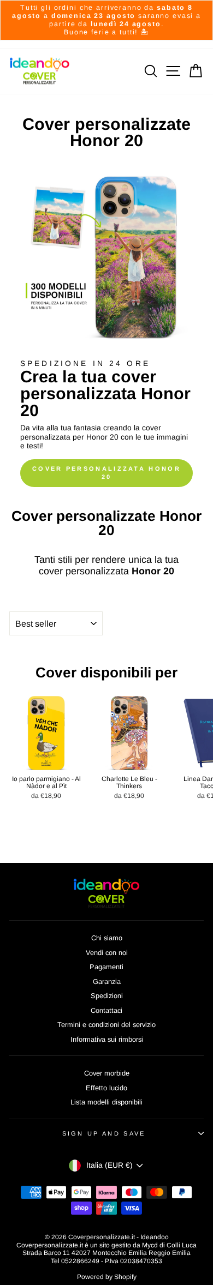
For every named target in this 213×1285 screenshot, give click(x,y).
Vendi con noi (107, 952)
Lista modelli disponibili (106, 1102)
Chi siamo (106, 938)
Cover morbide (106, 1073)
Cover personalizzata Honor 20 (106, 473)
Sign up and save (104, 1133)
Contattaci (106, 1010)
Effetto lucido (106, 1088)
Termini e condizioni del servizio (106, 1024)
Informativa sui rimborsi (106, 1039)
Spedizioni (107, 996)
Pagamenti (106, 967)
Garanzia (107, 981)
